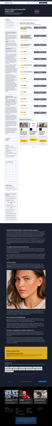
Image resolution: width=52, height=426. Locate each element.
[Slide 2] (34, 147)
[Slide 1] (32, 147)
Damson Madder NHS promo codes (11, 213)
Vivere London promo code (9, 371)
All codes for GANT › (23, 136)
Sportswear (28, 409)
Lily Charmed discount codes (14, 367)
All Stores (17, 412)
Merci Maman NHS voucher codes (10, 215)
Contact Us (17, 409)
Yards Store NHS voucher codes (10, 196)
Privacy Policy (39, 409)
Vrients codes (15, 369)
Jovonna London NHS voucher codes (11, 219)
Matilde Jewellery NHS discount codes (11, 203)
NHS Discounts (9, 408)
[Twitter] (5, 140)
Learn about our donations (42, 381)
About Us (17, 408)
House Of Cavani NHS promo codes (11, 198)
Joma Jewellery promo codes (30, 369)
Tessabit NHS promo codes (10, 200)
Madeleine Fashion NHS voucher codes (11, 207)
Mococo (11, 99)
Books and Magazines (29, 411)
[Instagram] (7, 140)
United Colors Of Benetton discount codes (25, 367)
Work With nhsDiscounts (19, 411)
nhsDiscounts (9, 3)
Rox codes (6, 367)
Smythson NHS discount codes (10, 209)
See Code (24, 139)
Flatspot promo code (39, 369)
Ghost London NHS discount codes (11, 217)
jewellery (29, 241)
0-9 (6, 163)
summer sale (13, 100)
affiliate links (13, 25)
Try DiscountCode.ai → (36, 0)
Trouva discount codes (8, 369)
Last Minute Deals (29, 408)
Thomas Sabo (40, 238)
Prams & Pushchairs (29, 412)
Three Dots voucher (22, 369)
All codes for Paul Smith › (33, 136)
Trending (28, 2)
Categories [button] (35, 2)
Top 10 (32, 2)
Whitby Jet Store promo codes (37, 367)
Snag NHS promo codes (9, 211)
